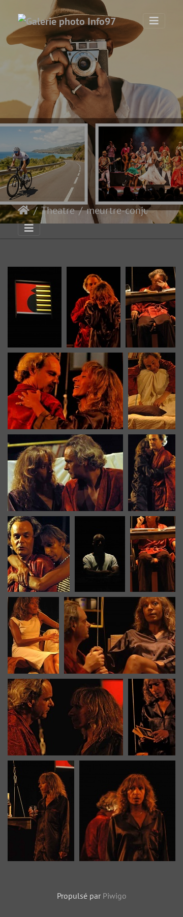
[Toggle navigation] (154, 20)
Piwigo (115, 896)
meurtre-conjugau (125, 210)
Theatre (58, 210)
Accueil (23, 210)
